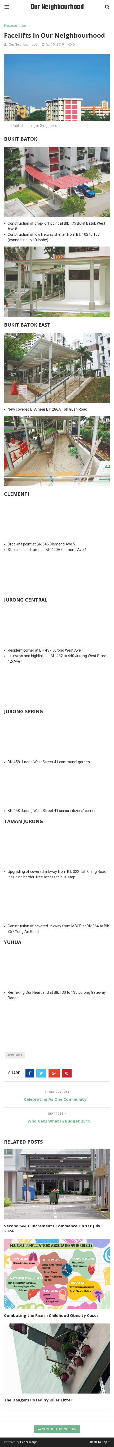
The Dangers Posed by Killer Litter (38, 1399)
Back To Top (98, 1441)
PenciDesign (29, 1442)
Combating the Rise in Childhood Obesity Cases (51, 1315)
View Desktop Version (58, 1429)
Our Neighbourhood (57, 7)
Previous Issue (15, 26)
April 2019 (14, 1055)
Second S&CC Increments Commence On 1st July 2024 (52, 1228)
